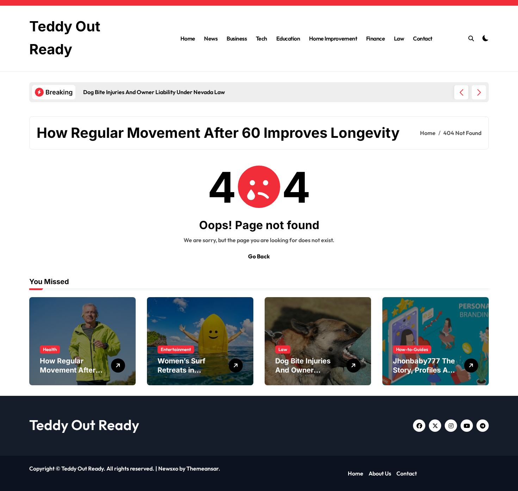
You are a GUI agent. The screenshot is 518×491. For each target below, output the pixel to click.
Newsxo (168, 468)
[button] (479, 92)
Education (288, 38)
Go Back (259, 256)
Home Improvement (333, 38)
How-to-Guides (412, 349)
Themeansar (202, 468)
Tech (261, 38)
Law (399, 38)
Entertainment (176, 349)
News (210, 38)
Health (50, 349)
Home (187, 38)
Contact (422, 38)
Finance (375, 38)
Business (237, 38)
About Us (380, 473)
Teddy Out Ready (84, 425)
